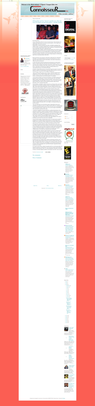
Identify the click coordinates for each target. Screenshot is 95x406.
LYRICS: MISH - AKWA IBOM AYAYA (71, 328)
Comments (67, 118)
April (67, 292)
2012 (66, 322)
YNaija (66, 268)
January (67, 296)
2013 (66, 321)
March (67, 294)
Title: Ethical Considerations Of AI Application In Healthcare (69, 237)
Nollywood (52, 16)
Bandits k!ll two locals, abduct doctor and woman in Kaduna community (69, 248)
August (67, 287)
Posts (67, 116)
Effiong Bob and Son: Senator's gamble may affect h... (69, 307)
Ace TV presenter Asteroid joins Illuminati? (71, 375)
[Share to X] (47, 152)
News (31, 16)
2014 (66, 319)
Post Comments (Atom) (49, 188)
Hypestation (67, 184)
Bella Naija (67, 174)
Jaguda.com (67, 196)
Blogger (64, 398)
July (67, 288)
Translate (71, 59)
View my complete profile (25, 66)
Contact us (57, 16)
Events (43, 16)
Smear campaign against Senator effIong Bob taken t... (69, 299)
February (67, 295)
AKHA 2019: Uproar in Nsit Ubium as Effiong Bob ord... (68, 312)
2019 (66, 283)
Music (39, 16)
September (68, 285)
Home (22, 16)
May (67, 291)
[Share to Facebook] (48, 152)
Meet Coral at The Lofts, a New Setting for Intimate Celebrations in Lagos (69, 176)
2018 (66, 284)
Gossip (35, 16)
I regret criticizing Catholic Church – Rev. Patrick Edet (71, 366)
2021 (66, 281)
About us (26, 16)
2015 (66, 318)
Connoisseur (27, 58)
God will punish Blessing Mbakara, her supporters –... (68, 303)
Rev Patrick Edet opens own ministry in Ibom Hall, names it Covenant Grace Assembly (71, 385)
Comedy (47, 16)
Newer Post (35, 185)
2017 (66, 315)
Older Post (60, 185)
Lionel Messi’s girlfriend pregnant (71, 347)
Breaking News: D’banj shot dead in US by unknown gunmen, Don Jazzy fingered (71, 338)
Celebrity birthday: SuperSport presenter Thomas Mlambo (71, 357)
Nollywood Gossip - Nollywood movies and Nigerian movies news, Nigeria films (69, 213)
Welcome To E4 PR (68, 225)
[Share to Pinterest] (49, 152)
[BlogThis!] (46, 152)
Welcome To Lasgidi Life (69, 235)
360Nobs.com (67, 164)
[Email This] (45, 152)
